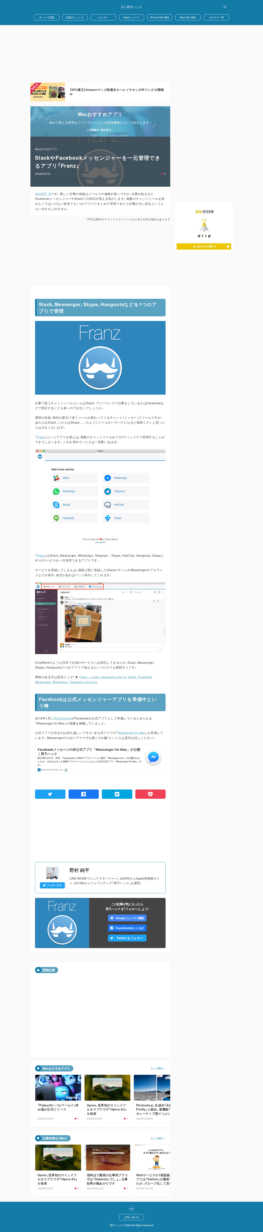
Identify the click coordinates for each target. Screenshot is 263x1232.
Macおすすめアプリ (46, 149)
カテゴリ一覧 (216, 17)
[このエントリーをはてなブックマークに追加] (117, 794)
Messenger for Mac (132, 732)
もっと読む (157, 1068)
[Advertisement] (131, 54)
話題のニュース (75, 17)
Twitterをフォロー (129, 938)
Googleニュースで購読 (130, 918)
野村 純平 (79, 870)
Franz (41, 437)
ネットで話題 (46, 17)
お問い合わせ (131, 1217)
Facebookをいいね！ (130, 928)
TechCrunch (62, 718)
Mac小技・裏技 (188, 17)
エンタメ (103, 17)
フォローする (54, 885)
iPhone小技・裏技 (159, 17)
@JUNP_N (43, 194)
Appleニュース (131, 17)
